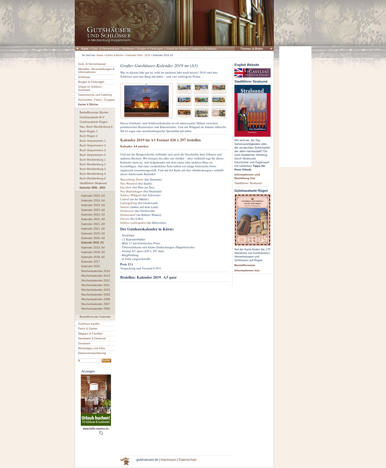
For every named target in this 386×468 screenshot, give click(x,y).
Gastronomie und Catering (95, 94)
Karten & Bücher (115, 55)
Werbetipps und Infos (91, 348)
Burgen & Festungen (150, 48)
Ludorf (124, 199)
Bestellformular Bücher (94, 112)
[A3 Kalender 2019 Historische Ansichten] (201, 113)
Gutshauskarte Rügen (94, 121)
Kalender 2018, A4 (93, 257)
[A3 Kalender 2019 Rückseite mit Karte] (218, 113)
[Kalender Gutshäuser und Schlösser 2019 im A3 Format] (146, 100)
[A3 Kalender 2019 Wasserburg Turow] (184, 88)
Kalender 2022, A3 (93, 214)
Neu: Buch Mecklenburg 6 (96, 126)
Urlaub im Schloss (177, 48)
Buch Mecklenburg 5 (93, 178)
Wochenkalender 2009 (95, 294)
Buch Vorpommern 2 (93, 145)
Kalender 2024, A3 (93, 195)
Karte (84, 48)
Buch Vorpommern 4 (93, 154)
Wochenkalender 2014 (95, 271)
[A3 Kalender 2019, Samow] (218, 100)
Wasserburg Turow (132, 179)
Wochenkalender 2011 (95, 285)
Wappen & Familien (90, 333)
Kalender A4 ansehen (134, 146)
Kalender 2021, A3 (93, 224)
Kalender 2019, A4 (93, 247)
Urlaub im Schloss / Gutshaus (90, 88)
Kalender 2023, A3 (93, 205)
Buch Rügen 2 (89, 136)
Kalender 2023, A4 (93, 209)
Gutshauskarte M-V (92, 117)
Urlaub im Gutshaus (204, 48)
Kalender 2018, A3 (93, 252)
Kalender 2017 (90, 261)
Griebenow (127, 211)
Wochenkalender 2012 (95, 280)
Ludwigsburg (128, 203)
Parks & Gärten (88, 328)
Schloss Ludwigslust (133, 223)
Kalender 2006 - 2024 (138, 55)
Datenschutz (188, 459)
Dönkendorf (128, 215)
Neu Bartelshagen (131, 191)
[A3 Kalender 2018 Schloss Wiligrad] (184, 100)
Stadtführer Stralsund (93, 183)
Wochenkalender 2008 (95, 299)
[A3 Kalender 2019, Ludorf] (201, 100)
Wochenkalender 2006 (95, 308)
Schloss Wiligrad (130, 195)
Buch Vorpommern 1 (93, 140)
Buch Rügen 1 (89, 131)
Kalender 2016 (90, 266)
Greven (124, 219)
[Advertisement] (295, 106)
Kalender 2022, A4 (93, 219)
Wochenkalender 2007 (95, 304)
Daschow (126, 187)
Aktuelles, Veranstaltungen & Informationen (96, 70)
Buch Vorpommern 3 (93, 150)
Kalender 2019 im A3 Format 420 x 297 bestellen (160, 140)
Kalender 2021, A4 (93, 228)
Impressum (168, 459)
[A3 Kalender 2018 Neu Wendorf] (201, 88)
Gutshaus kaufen (89, 323)
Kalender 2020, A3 (93, 233)
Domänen (84, 343)
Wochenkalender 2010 (95, 289)
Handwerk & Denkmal (92, 338)
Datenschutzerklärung (92, 353)
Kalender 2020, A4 (93, 238)
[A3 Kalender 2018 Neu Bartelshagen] (218, 88)
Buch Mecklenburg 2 (93, 164)
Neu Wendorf (128, 183)
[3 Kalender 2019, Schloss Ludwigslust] (184, 113)
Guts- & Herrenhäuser (106, 48)
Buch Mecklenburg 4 (93, 173)
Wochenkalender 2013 (95, 275)
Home (99, 55)
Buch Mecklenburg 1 (93, 159)
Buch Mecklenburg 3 (93, 168)
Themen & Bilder (251, 48)
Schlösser (128, 48)
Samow (124, 207)
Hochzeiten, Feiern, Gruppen (96, 99)
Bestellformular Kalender (95, 316)
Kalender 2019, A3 (92, 242)
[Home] (173, 41)
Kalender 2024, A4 (93, 200)
